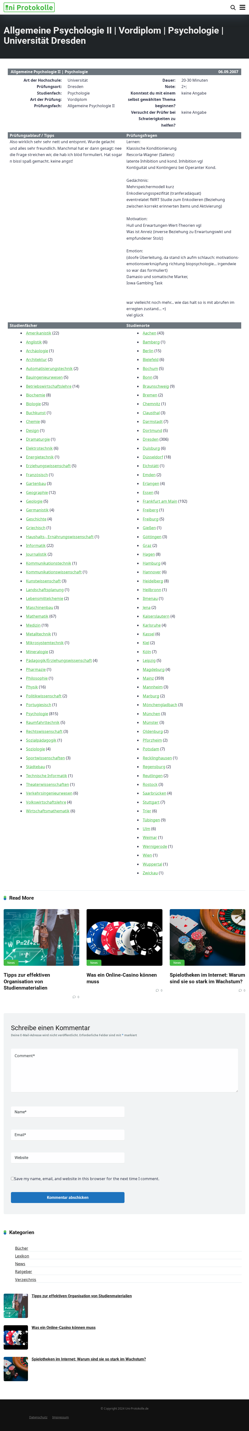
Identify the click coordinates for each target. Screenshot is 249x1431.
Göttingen (152, 536)
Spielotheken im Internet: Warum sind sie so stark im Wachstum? (207, 978)
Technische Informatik (46, 775)
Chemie (33, 421)
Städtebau (35, 766)
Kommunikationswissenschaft (54, 572)
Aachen (149, 333)
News (11, 963)
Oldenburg (153, 731)
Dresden (151, 439)
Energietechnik (40, 457)
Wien (147, 855)
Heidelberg (153, 581)
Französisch (37, 474)
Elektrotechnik (39, 448)
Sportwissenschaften (45, 758)
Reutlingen (153, 775)
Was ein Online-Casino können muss (64, 1327)
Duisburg (151, 448)
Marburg (151, 696)
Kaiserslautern (156, 616)
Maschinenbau (39, 607)
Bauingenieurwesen (44, 377)
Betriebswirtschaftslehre (48, 386)
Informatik (36, 545)
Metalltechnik (38, 634)
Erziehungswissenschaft (48, 465)
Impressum (60, 1417)
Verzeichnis (25, 1279)
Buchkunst (36, 412)
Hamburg (151, 563)
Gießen (149, 527)
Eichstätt (151, 465)
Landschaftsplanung (45, 589)
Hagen (149, 554)
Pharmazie (36, 669)
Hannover (152, 572)
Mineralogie (37, 651)
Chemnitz (151, 403)
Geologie (34, 501)
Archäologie (37, 350)
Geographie (37, 492)
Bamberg (151, 342)
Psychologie (37, 713)
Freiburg (151, 519)
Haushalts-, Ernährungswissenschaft (60, 536)
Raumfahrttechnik (43, 722)
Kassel (148, 634)
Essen (148, 492)
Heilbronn (152, 589)
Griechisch (35, 527)
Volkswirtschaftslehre (46, 802)
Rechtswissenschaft (44, 731)
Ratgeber (23, 1271)
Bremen (150, 395)
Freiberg (150, 510)
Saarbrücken (154, 793)
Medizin (33, 625)
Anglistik (34, 342)
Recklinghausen (157, 758)
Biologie (33, 403)
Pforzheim (152, 740)
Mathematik (37, 616)
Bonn (147, 377)
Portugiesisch (38, 704)
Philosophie (37, 678)
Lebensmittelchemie (44, 598)
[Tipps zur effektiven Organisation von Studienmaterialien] (41, 937)
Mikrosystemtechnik (45, 642)
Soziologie (35, 749)
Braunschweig (156, 386)
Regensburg (154, 766)
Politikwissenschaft (44, 696)
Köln (147, 651)
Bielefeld (151, 359)
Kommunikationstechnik (48, 563)
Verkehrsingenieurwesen (49, 793)
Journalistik (36, 554)
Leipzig (149, 660)
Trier (147, 811)
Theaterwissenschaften (47, 784)
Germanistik (37, 510)
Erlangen (151, 483)
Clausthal (151, 412)
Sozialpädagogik (41, 740)
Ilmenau (150, 598)
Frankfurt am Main (160, 501)
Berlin (148, 350)
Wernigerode (155, 846)
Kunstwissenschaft (43, 581)
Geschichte (36, 519)
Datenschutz (38, 1417)
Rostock (150, 784)
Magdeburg (154, 669)
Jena (147, 607)
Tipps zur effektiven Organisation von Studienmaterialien (27, 981)
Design (32, 430)
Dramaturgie (38, 439)
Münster (151, 722)
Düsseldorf (153, 457)
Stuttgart (151, 802)
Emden (149, 474)
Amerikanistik (38, 333)
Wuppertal (152, 864)
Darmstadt (153, 421)
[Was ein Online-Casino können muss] (124, 937)
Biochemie (35, 395)
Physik (32, 687)
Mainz (148, 678)
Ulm (146, 828)
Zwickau (150, 873)
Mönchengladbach (160, 704)
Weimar (150, 837)
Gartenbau (36, 483)
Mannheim (153, 687)
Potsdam (151, 749)
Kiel (146, 642)
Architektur (36, 359)
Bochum (150, 368)
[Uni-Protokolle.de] (29, 6)
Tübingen (151, 820)
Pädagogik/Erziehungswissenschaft (59, 660)
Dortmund (152, 430)
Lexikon (22, 1256)
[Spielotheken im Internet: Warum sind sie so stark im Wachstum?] (207, 937)
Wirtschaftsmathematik (48, 811)
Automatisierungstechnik (49, 368)
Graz (147, 545)
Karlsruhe (152, 625)
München (151, 713)
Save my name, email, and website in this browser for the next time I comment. (86, 1178)
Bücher (21, 1248)
